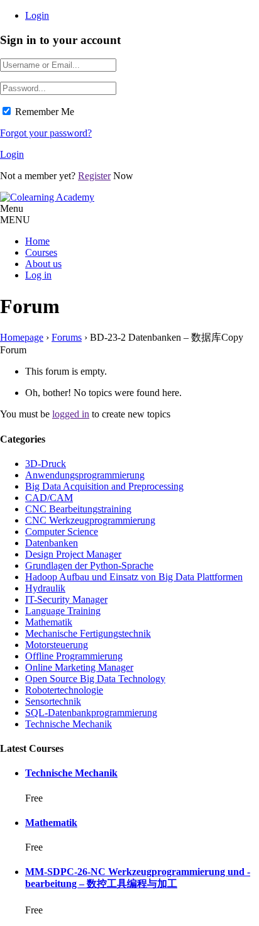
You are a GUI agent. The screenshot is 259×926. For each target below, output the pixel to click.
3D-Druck (45, 463)
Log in (38, 275)
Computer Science (61, 531)
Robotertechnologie (64, 690)
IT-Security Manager (66, 599)
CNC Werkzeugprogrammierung (90, 520)
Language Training (63, 610)
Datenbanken (51, 542)
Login (37, 15)
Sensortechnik (53, 701)
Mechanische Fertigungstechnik (88, 633)
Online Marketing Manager (79, 667)
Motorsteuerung (56, 644)
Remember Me (44, 111)
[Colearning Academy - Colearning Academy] (47, 197)
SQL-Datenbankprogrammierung (91, 712)
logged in (70, 414)
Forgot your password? (46, 133)
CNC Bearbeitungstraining (78, 509)
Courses (41, 252)
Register (94, 175)
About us (43, 263)
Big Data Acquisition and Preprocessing (104, 486)
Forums (67, 337)
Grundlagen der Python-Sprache (89, 565)
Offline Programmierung (74, 656)
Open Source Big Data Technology (95, 678)
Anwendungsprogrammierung (85, 475)
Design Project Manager (73, 554)
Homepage (21, 337)
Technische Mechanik (68, 724)
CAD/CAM (49, 497)
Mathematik (48, 622)
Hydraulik (45, 588)
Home (37, 241)
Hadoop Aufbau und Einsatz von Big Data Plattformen (134, 576)
